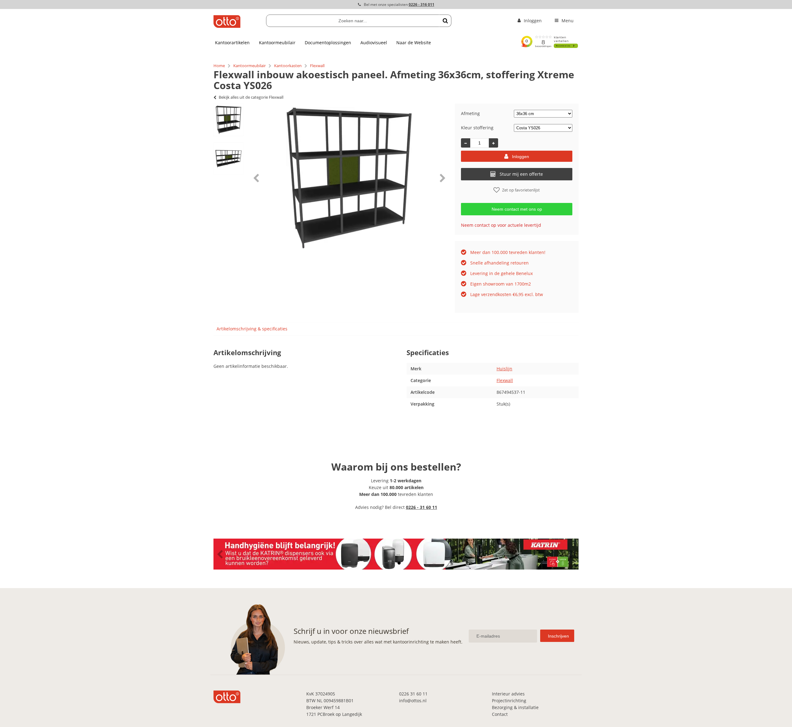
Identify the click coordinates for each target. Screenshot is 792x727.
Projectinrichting (509, 700)
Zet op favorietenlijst (521, 190)
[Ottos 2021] (226, 26)
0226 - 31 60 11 (421, 507)
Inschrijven (558, 636)
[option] (228, 120)
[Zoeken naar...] (445, 21)
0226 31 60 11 (413, 694)
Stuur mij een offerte (521, 174)
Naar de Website (413, 42)
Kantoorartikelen (232, 42)
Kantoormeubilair (277, 42)
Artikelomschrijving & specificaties (252, 329)
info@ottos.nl (413, 700)
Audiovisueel (373, 42)
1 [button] (392, 563)
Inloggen (520, 156)
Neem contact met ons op (517, 209)
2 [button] (399, 563)
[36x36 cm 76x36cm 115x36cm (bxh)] (543, 113)
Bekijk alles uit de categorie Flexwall (251, 97)
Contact (500, 714)
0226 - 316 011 (421, 4)
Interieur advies (508, 694)
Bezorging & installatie (515, 707)
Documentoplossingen (328, 42)
